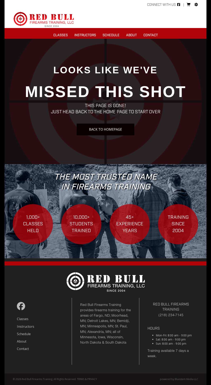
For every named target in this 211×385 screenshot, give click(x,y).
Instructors (85, 35)
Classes (60, 35)
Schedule (111, 35)
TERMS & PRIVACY (87, 379)
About (131, 35)
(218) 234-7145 (170, 315)
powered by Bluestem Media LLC (179, 379)
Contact (150, 35)
